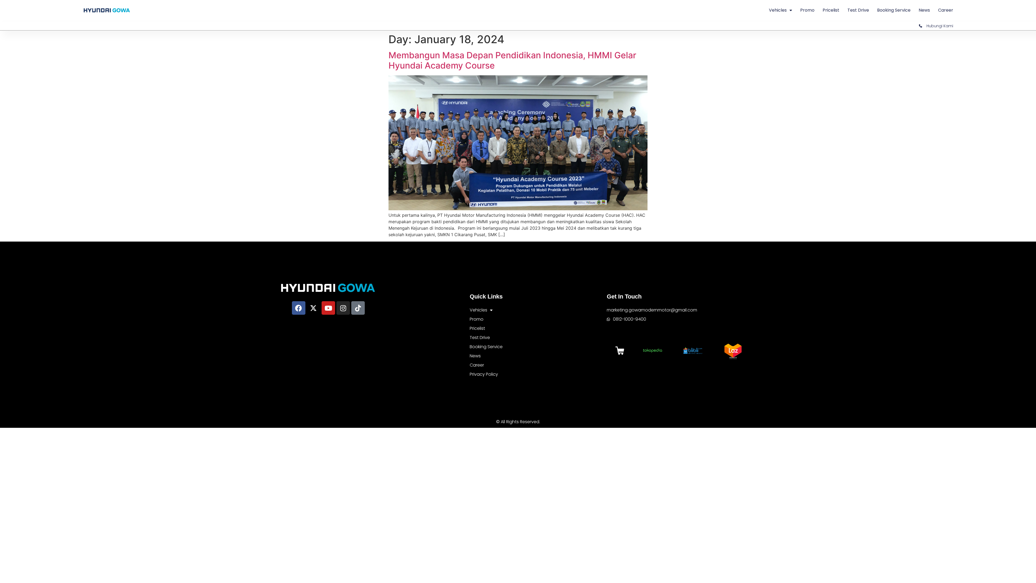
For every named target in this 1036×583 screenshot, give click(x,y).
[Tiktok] (358, 308)
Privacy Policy (484, 374)
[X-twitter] (313, 308)
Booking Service (894, 10)
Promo (807, 10)
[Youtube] (328, 308)
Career (945, 10)
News (924, 10)
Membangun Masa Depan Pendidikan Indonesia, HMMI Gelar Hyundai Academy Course (512, 60)
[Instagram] (343, 308)
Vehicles (778, 10)
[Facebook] (298, 308)
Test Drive (858, 10)
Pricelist (831, 10)
